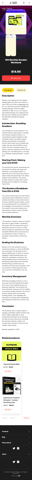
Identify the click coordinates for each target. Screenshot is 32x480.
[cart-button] (24, 3)
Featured (9, 8)
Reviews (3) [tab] (21, 90)
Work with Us (6, 442)
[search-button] (29, 3)
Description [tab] (8, 90)
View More (8, 371)
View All (26, 418)
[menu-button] (2, 3)
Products (5, 431)
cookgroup (21, 104)
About (4, 454)
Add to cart (17, 78)
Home (4, 8)
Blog (3, 437)
